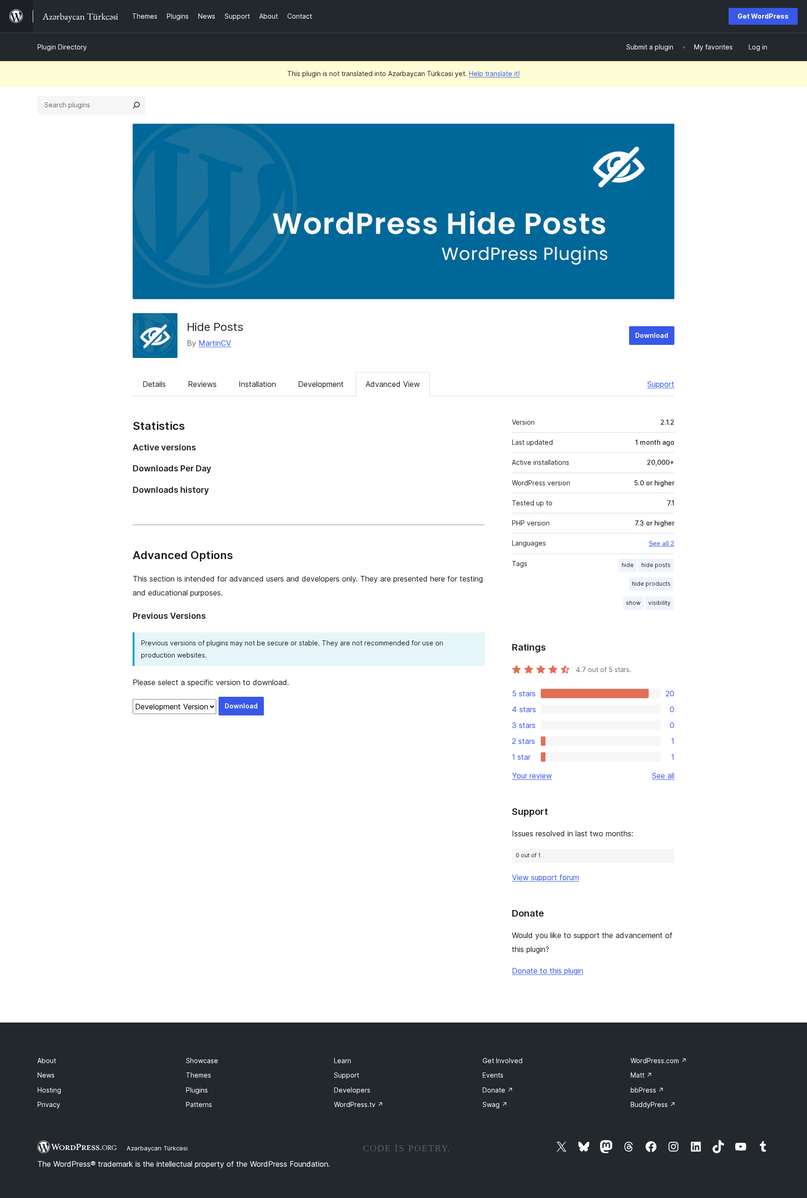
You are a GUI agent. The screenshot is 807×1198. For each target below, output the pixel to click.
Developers (352, 1090)
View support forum (545, 877)
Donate (497, 1090)
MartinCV (214, 343)
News (46, 1075)
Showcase (202, 1061)
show (633, 602)
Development (321, 384)
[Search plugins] (136, 105)
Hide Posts (215, 327)
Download (651, 335)
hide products (651, 583)
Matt (641, 1075)
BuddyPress (653, 1104)
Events (492, 1075)
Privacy (48, 1104)
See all (663, 775)
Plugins (197, 1090)
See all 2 (661, 543)
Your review (532, 775)
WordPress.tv (358, 1104)
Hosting (49, 1090)
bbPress (647, 1090)
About (46, 1061)
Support (660, 384)
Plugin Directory (62, 47)
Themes (198, 1075)
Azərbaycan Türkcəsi (157, 1148)
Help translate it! (494, 73)
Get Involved (502, 1061)
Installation (257, 384)
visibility (659, 602)
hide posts (656, 564)
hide (628, 564)
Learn (342, 1061)
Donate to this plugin (547, 970)
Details (154, 384)
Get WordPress (763, 16)
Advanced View (393, 384)
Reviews (202, 384)
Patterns (199, 1104)
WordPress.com (658, 1061)
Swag (495, 1104)
